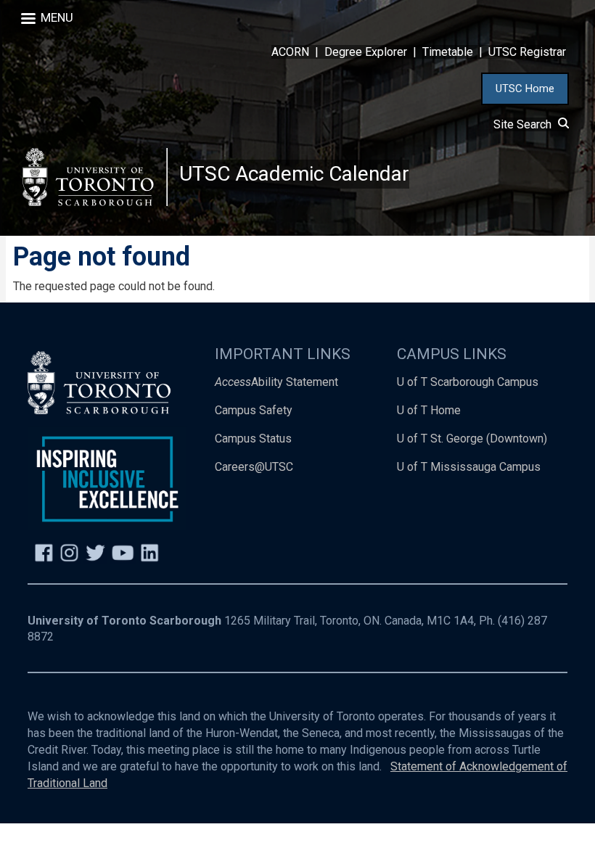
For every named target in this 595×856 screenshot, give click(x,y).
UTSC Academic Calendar (294, 174)
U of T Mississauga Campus (469, 467)
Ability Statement (276, 382)
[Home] (95, 176)
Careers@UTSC (254, 467)
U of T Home (429, 410)
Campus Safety (253, 410)
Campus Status (253, 438)
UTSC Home (525, 88)
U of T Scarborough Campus (467, 382)
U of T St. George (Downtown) (472, 438)
